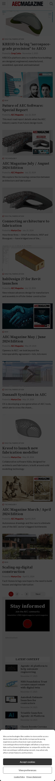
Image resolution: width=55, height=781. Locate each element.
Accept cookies (27, 762)
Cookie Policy (19, 777)
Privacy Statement (33, 777)
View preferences (27, 770)
